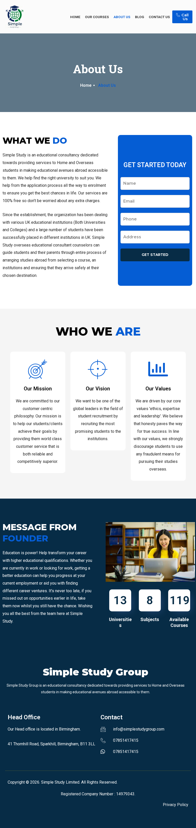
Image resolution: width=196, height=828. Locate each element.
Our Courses (97, 17)
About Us (122, 17)
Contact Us (159, 17)
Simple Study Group (95, 672)
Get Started (155, 255)
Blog (139, 17)
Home (75, 17)
